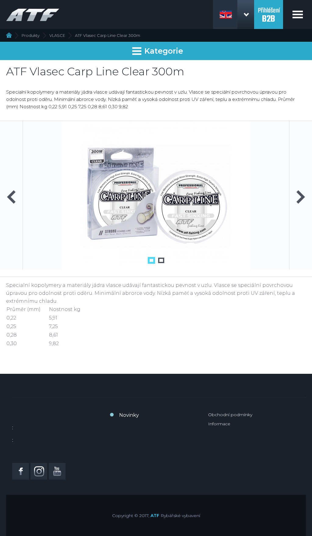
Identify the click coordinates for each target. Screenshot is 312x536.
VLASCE (57, 35)
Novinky (129, 415)
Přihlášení (269, 11)
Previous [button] (11, 197)
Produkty (31, 35)
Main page (9, 35)
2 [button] (161, 260)
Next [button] (300, 197)
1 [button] (151, 260)
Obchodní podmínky (230, 414)
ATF (155, 515)
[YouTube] (57, 471)
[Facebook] (20, 471)
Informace (219, 424)
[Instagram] (38, 471)
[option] (156, 195)
